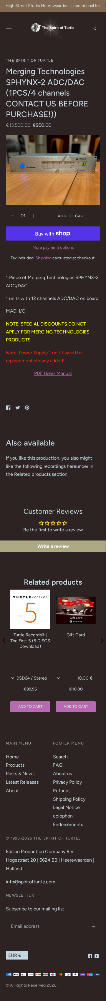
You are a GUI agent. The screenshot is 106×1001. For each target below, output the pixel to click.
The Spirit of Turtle (30, 60)
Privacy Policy (67, 782)
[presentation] (4, 640)
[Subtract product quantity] (33, 216)
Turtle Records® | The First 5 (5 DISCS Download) (30, 640)
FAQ (57, 765)
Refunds (61, 790)
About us (62, 773)
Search (60, 757)
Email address (24, 919)
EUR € (14, 955)
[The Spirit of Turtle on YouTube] (97, 957)
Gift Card (76, 635)
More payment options (53, 247)
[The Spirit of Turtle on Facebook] (90, 957)
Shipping (43, 258)
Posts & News (20, 773)
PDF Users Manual (53, 373)
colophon (63, 816)
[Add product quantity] (12, 216)
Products (15, 765)
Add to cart (76, 706)
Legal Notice (66, 807)
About (12, 790)
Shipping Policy (69, 799)
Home (12, 757)
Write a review (53, 546)
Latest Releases (22, 782)
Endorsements (68, 824)
